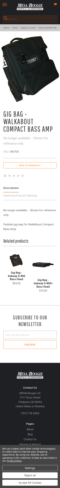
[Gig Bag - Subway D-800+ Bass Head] (43, 264)
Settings (30, 468)
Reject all (30, 475)
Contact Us (30, 439)
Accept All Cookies (30, 483)
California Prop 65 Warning (20, 195)
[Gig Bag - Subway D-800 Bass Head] (16, 260)
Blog (30, 434)
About (30, 429)
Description (11, 188)
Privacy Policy (14, 460)
